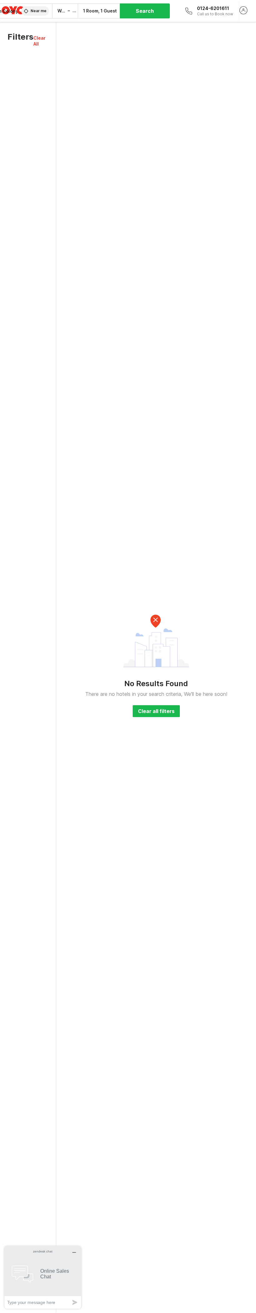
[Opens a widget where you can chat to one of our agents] (42, 1277)
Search (145, 11)
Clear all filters (156, 711)
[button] (40, 41)
